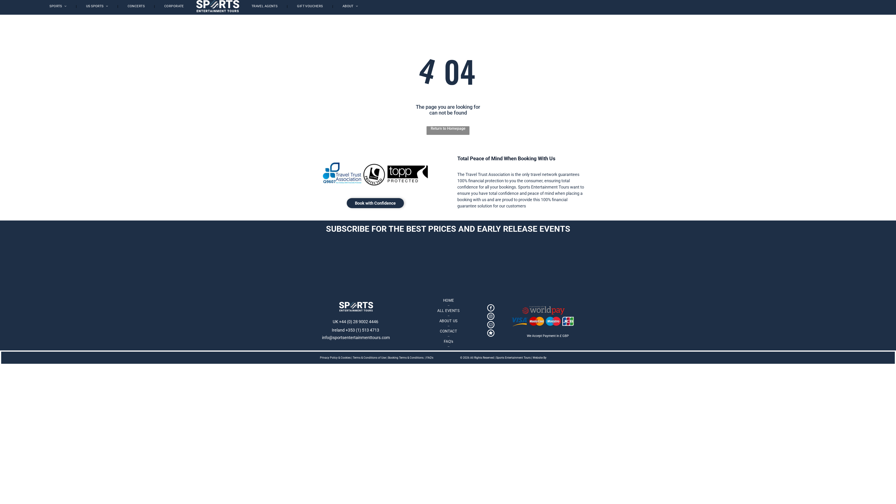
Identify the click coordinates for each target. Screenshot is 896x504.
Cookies (346, 357)
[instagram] (490, 317)
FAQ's (429, 357)
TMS (550, 357)
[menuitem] (58, 6)
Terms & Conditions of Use (369, 357)
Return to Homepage (448, 128)
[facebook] (490, 308)
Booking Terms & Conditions (406, 357)
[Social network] (490, 333)
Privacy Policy (329, 357)
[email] (490, 325)
